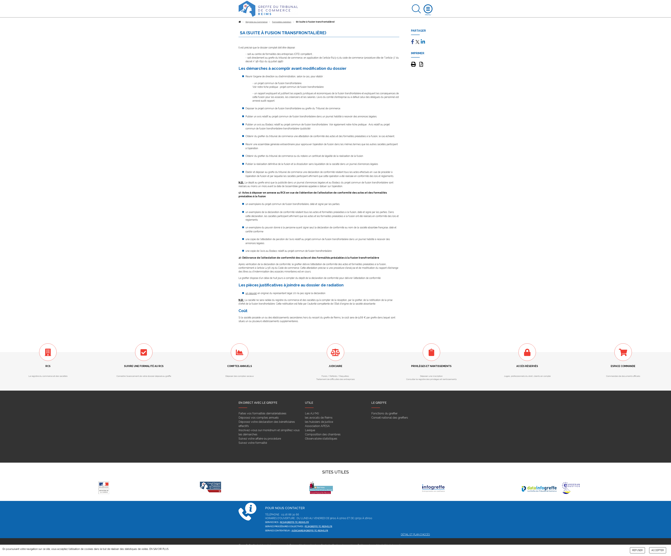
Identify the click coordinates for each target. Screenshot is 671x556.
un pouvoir (251, 293)
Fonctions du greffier (384, 413)
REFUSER (637, 550)
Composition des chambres (323, 434)
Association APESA (317, 426)
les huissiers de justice (319, 421)
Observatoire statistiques (321, 438)
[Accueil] (240, 22)
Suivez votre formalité (253, 442)
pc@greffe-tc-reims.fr (318, 526)
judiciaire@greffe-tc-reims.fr (309, 530)
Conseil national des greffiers (389, 417)
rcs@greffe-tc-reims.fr (294, 522)
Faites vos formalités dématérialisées (262, 413)
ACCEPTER (657, 550)
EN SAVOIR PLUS (158, 549)
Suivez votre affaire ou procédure (260, 438)
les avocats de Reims (319, 417)
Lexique (310, 430)
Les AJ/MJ (312, 413)
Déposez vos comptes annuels (259, 417)
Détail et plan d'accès (415, 534)
